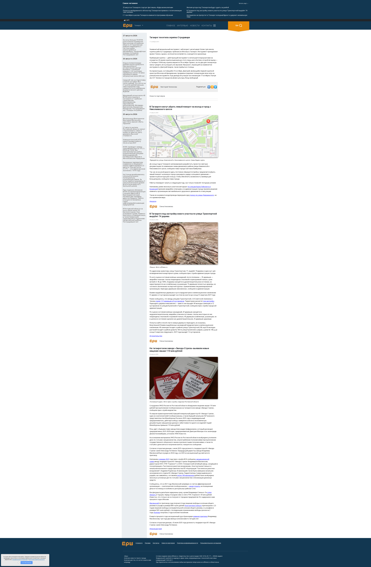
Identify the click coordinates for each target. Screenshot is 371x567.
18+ (236, 25)
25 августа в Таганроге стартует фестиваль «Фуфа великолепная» (148, 7)
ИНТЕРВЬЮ (182, 25)
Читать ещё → (243, 3)
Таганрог (137, 25)
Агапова (157, 512)
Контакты (156, 543)
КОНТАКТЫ (207, 25)
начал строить (194, 486)
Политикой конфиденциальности (37, 559)
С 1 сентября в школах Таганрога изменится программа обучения (148, 15)
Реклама (147, 543)
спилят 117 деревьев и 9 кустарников (170, 301)
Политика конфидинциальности (187, 543)
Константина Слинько (193, 505)
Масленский (154, 503)
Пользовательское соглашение (210, 543)
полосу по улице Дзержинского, (202, 195)
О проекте (139, 543)
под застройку (208, 301)
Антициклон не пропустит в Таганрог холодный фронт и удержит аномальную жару (217, 16)
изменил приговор (200, 516)
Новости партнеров (168, 543)
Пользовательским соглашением (20, 559)
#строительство (156, 336)
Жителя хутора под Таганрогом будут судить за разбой (208, 7)
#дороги (153, 201)
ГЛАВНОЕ (170, 25)
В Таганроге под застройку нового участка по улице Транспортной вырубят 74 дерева (217, 11)
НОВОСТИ (195, 25)
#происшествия (156, 529)
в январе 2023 (164, 459)
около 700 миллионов (185, 475)
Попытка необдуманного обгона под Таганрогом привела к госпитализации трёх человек (152, 11)
